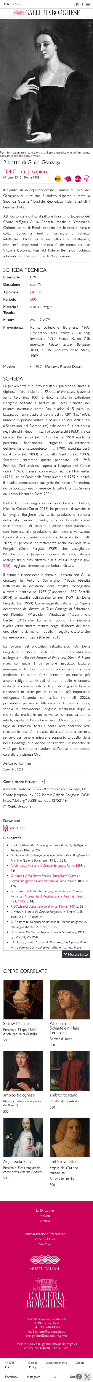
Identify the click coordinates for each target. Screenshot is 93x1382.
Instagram (33, 1377)
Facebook (11, 1377)
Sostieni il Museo (45, 1239)
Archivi (45, 1221)
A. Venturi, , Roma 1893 (46, 865)
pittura (35, 292)
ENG (16, 4)
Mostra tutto (78, 954)
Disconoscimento (56, 1363)
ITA (6, 4)
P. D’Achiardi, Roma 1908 (43, 906)
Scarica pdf (16, 828)
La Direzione (45, 1210)
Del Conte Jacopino (25, 171)
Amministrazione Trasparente (45, 1234)
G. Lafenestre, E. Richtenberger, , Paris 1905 (47, 896)
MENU (79, 5)
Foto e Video (32, 156)
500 (33, 299)
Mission (45, 1216)
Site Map (45, 1244)
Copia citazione (19, 806)
